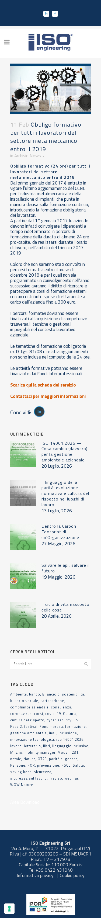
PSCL (66, 765)
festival (30, 726)
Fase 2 (16, 726)
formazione (75, 726)
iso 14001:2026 (69, 739)
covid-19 (53, 713)
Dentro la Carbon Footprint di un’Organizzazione (60, 532)
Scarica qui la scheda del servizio (43, 384)
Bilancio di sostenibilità (63, 694)
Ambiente (18, 694)
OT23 (42, 758)
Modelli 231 (68, 752)
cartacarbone (52, 700)
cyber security (59, 720)
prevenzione (48, 765)
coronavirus (21, 713)
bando (34, 694)
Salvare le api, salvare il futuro (65, 568)
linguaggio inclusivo (70, 746)
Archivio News (27, 155)
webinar (71, 778)
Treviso (55, 778)
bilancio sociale (24, 700)
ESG (77, 720)
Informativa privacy (35, 875)
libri (46, 746)
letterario (32, 746)
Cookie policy (72, 875)
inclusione (68, 733)
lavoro (16, 746)
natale (15, 758)
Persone (17, 765)
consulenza (61, 707)
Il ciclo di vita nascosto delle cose (65, 607)
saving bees (21, 771)
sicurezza (42, 771)
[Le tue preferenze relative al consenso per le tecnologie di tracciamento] (9, 908)
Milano (16, 752)
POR (31, 765)
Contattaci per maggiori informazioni (48, 396)
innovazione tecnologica (32, 739)
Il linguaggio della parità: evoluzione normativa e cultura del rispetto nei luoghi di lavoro (65, 493)
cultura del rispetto (27, 720)
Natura (29, 758)
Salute (78, 765)
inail (53, 733)
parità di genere (63, 758)
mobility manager (40, 752)
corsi (38, 713)
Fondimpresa (51, 726)
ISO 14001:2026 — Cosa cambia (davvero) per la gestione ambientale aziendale (64, 451)
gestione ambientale (28, 733)
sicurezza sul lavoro (28, 778)
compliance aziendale (29, 707)
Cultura (69, 713)
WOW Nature (21, 784)
